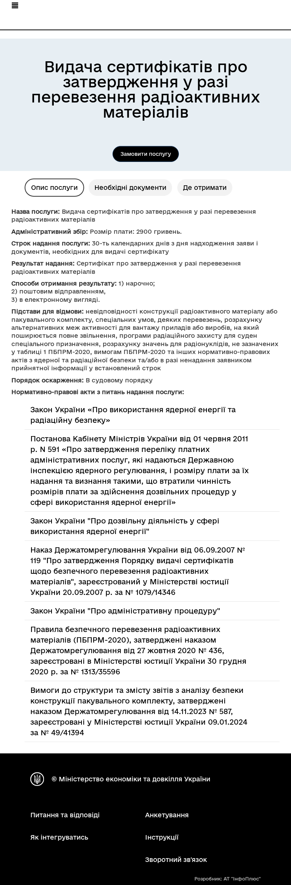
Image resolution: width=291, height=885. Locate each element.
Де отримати (205, 187)
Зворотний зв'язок (176, 859)
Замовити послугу (145, 154)
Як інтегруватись (59, 837)
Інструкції (161, 837)
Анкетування (167, 814)
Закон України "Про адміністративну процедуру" (125, 611)
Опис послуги (54, 187)
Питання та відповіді (65, 814)
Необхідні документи (130, 187)
